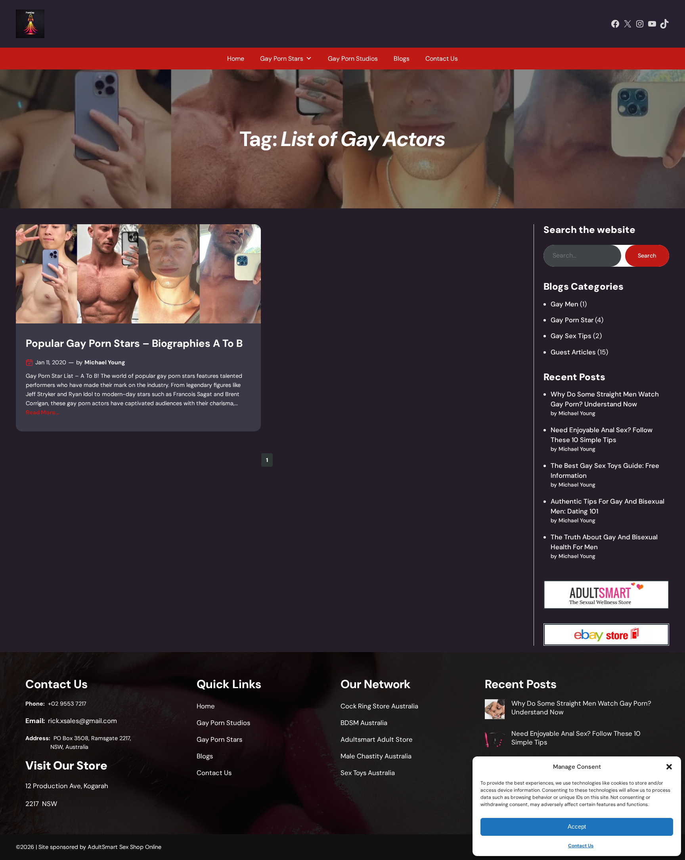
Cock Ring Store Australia (379, 706)
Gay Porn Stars (281, 58)
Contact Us (580, 846)
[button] (669, 767)
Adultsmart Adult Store (377, 739)
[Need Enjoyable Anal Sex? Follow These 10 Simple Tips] (495, 740)
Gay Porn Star (572, 320)
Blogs (401, 58)
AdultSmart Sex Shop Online (124, 846)
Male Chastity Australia (376, 756)
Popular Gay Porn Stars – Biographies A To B (134, 343)
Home (235, 58)
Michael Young (104, 362)
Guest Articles (573, 352)
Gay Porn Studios (353, 58)
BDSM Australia (364, 722)
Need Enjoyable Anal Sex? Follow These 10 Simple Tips (576, 737)
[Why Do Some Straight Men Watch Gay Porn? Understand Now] (495, 710)
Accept (577, 826)
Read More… (42, 412)
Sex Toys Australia (368, 772)
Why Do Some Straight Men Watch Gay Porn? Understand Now (581, 707)
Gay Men (564, 304)
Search (647, 255)
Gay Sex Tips (571, 335)
